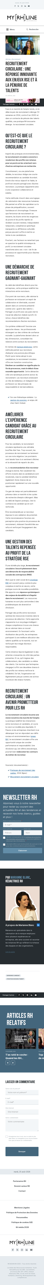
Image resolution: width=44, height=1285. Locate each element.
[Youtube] (29, 6)
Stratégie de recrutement (15, 979)
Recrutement (16, 59)
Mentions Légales (22, 1208)
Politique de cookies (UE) (22, 1222)
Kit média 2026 (22, 1227)
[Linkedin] (25, 6)
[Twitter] (18, 6)
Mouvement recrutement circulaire (24, 777)
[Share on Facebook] (19, 104)
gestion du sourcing (18, 400)
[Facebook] (12, 1250)
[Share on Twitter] (23, 104)
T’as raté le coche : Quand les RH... (17, 1056)
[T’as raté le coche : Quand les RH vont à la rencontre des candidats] (21, 1039)
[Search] (32, 29)
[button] (8, 1063)
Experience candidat (13, 975)
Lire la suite (10, 952)
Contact (22, 1191)
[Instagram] (21, 6)
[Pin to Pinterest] (27, 104)
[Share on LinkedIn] (31, 104)
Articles (8, 59)
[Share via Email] (36, 104)
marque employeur (24, 347)
